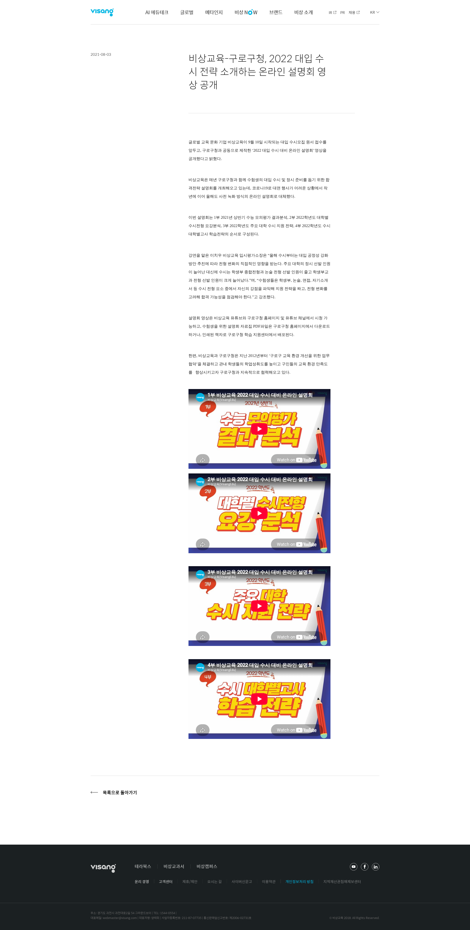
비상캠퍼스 (207, 866)
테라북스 (143, 866)
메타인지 (214, 12)
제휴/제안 (190, 881)
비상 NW (246, 12)
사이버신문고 (242, 881)
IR (330, 12)
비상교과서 (174, 866)
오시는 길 (214, 881)
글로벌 (186, 12)
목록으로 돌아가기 (120, 792)
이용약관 (269, 881)
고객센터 (166, 881)
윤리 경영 (142, 881)
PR (342, 12)
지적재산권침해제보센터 (342, 881)
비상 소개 (303, 12)
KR (372, 12)
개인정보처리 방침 (299, 881)
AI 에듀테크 (156, 12)
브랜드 (275, 12)
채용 (352, 12)
